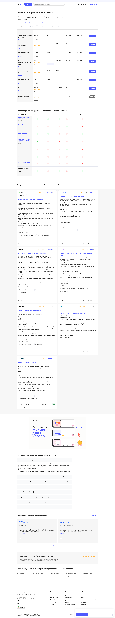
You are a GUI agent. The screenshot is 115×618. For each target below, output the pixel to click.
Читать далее (21, 533)
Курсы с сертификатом (54, 597)
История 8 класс (20, 576)
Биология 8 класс (20, 573)
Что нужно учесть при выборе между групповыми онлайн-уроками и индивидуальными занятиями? (43, 481)
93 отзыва (36, 64)
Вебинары (67, 602)
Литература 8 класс (87, 573)
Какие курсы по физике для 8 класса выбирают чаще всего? (33, 486)
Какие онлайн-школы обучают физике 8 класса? (30, 492)
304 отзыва (36, 74)
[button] (55, 545)
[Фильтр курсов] (21, 26)
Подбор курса (83, 604)
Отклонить (107, 614)
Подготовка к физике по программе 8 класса (23, 155)
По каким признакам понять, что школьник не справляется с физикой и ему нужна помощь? (41, 476)
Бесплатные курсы (53, 602)
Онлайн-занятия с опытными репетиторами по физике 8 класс (24, 140)
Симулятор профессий (69, 595)
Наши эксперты (84, 602)
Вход (91, 0)
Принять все (82, 614)
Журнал (82, 595)
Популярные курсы (53, 595)
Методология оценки (94, 595)
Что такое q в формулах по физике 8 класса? (29, 507)
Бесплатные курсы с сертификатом (56, 605)
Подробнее (20, 39)
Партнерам (83, 599)
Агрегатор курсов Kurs (24, 592)
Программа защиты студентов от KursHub (41, 22)
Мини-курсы (52, 604)
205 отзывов (36, 47)
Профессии (67, 600)
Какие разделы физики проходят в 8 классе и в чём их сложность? (34, 460)
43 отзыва (36, 56)
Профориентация (68, 597)
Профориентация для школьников (72, 599)
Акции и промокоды (82, 4)
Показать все (20, 579)
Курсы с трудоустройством (55, 599)
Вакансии (82, 597)
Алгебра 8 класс (86, 576)
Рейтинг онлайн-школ (94, 600)
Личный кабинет (68, 605)
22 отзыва (36, 91)
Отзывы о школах (93, 4)
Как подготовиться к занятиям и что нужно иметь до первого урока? (35, 497)
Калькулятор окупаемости (70, 604)
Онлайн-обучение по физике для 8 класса (24, 118)
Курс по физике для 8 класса (24, 162)
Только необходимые (94, 614)
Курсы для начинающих (54, 600)
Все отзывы (94, 515)
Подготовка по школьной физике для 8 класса (23, 132)
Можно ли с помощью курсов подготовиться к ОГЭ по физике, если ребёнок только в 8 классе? (42, 502)
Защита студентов (84, 600)
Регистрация (96, 0)
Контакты (91, 597)
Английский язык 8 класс (71, 573)
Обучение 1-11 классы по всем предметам (24, 125)
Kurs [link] (19, 4)
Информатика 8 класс (38, 576)
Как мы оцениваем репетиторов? (24, 22)
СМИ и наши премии (94, 599)
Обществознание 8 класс (72, 576)
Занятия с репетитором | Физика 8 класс (23, 148)
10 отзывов (36, 39)
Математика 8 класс (54, 573)
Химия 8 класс (53, 576)
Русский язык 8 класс (38, 573)
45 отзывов (36, 83)
